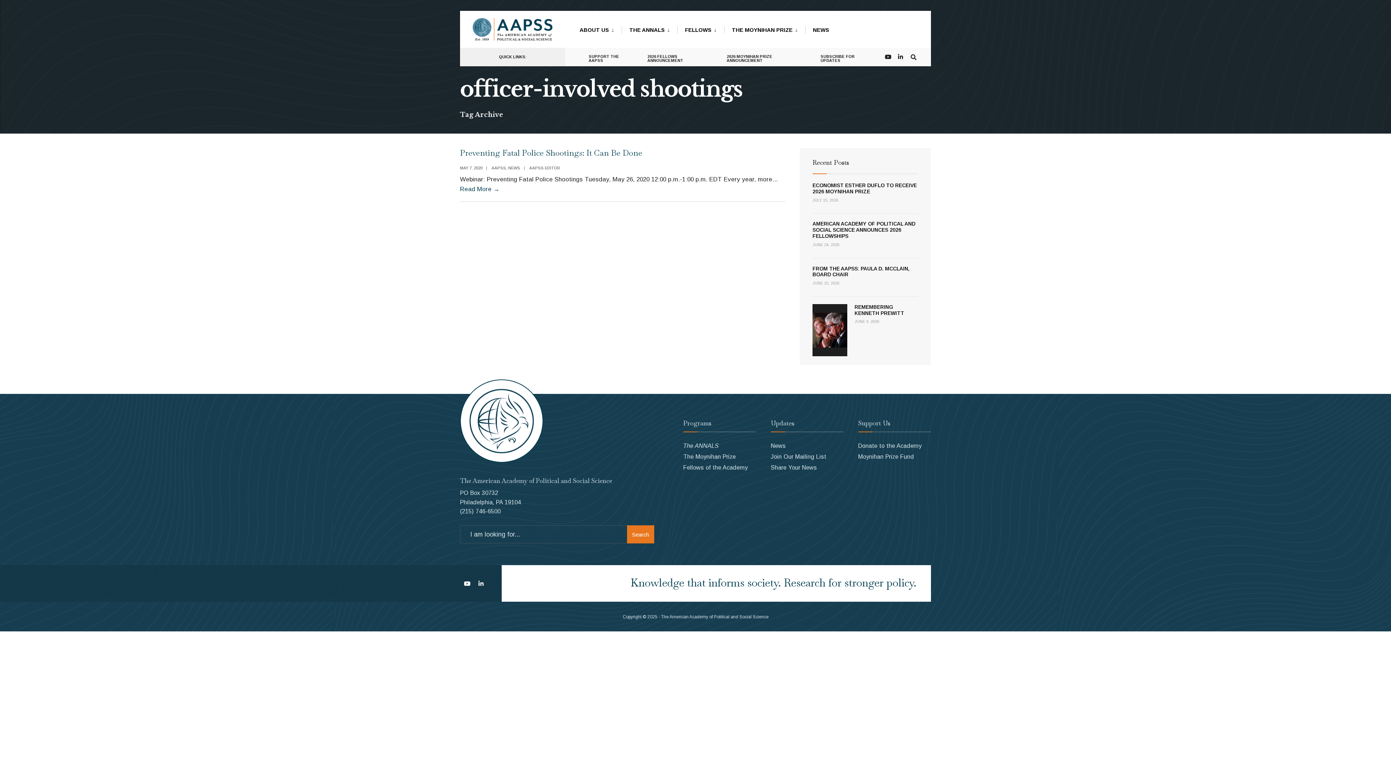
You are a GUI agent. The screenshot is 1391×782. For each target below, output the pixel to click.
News (821, 30)
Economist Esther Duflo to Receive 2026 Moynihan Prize (865, 188)
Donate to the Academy (890, 445)
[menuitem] (601, 28)
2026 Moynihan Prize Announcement (749, 58)
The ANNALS (647, 30)
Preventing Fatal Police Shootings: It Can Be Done (551, 153)
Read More (480, 189)
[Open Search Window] (913, 56)
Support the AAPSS (604, 58)
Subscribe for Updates (837, 58)
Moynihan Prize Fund (886, 456)
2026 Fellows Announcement (665, 58)
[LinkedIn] (900, 56)
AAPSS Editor (544, 168)
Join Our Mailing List (798, 456)
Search (640, 534)
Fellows (698, 30)
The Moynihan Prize (762, 30)
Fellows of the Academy (715, 467)
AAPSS (499, 168)
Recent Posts (831, 162)
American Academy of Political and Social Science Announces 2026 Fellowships (864, 230)
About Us (594, 30)
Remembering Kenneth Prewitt (879, 310)
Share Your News (794, 467)
